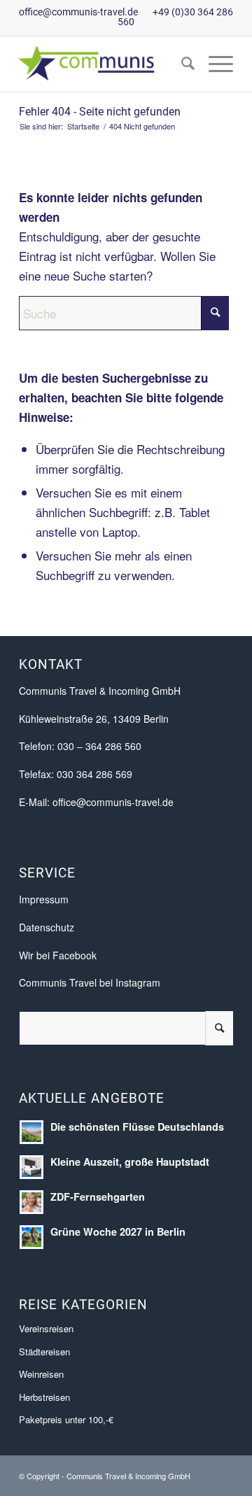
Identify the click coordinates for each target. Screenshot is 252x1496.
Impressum (44, 899)
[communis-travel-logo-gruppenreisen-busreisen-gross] (104, 64)
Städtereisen (44, 1351)
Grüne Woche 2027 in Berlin (118, 1232)
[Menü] (214, 64)
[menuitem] (181, 64)
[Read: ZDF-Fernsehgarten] (31, 1202)
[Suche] (181, 64)
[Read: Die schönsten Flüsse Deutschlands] (31, 1132)
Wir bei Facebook (58, 955)
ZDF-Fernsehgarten (97, 1197)
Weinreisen (41, 1374)
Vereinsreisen (46, 1328)
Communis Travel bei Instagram (89, 982)
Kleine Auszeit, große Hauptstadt (129, 1162)
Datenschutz (46, 927)
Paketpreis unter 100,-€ (66, 1419)
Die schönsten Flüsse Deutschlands (137, 1127)
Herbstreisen (44, 1397)
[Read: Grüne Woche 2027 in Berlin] (31, 1237)
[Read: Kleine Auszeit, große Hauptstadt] (31, 1167)
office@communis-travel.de (78, 11)
